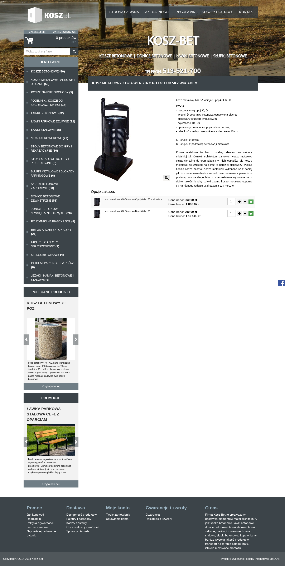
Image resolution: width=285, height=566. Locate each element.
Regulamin (185, 12)
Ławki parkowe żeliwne (53, 121)
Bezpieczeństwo (37, 527)
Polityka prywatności (40, 523)
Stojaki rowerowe (49, 138)
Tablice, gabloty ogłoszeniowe (45, 244)
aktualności (157, 12)
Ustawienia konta (117, 518)
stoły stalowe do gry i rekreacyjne (50, 161)
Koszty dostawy (217, 12)
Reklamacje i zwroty (159, 518)
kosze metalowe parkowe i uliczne (53, 82)
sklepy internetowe (257, 558)
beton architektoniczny (51, 232)
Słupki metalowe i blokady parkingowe (52, 173)
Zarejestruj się (64, 32)
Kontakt (247, 12)
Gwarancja (153, 514)
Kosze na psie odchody (52, 92)
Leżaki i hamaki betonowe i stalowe (52, 277)
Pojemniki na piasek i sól (53, 221)
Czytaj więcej (50, 386)
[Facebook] (281, 283)
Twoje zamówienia (118, 514)
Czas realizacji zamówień (83, 527)
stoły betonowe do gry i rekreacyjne (51, 148)
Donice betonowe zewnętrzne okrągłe (51, 211)
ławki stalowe (46, 129)
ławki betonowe (47, 113)
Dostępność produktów (81, 514)
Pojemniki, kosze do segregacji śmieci (48, 102)
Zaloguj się (37, 32)
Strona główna (124, 12)
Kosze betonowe (48, 71)
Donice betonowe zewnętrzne (45, 198)
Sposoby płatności (78, 531)
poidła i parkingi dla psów (52, 265)
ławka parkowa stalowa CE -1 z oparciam (44, 414)
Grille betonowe (47, 254)
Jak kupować (35, 514)
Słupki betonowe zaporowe (45, 186)
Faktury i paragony (78, 518)
